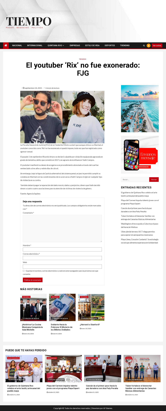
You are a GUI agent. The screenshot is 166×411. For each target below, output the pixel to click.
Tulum (128, 358)
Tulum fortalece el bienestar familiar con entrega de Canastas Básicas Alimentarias (140, 388)
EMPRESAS (75, 45)
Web (25, 262)
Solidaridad (51, 358)
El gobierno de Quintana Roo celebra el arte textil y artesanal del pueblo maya (23, 388)
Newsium (96, 408)
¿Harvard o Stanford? (90, 324)
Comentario (28, 213)
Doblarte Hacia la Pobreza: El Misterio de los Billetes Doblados (61, 327)
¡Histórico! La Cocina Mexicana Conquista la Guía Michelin (32, 327)
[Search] (143, 45)
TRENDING (125, 45)
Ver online (157, 45)
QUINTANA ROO (55, 45)
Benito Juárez (92, 358)
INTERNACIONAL (34, 45)
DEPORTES (110, 45)
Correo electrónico (31, 254)
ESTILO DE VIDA (92, 45)
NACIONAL (17, 45)
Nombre (27, 245)
